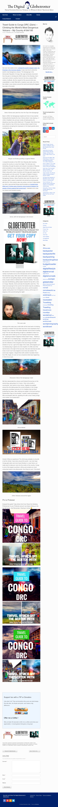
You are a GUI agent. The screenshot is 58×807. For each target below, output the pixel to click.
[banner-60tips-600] (21, 454)
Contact (18, 19)
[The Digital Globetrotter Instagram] (44, 131)
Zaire (32, 745)
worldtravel (47, 326)
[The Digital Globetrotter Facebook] (44, 128)
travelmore (47, 310)
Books (38, 15)
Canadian (31, 742)
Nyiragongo (31, 744)
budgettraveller (26, 742)
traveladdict (47, 299)
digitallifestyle (4, 744)
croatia (44, 266)
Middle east (50, 285)
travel (47, 297)
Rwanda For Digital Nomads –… (10, 751)
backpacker (10, 742)
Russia (45, 292)
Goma (24, 744)
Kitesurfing (45, 285)
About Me (29, 15)
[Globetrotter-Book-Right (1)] (21, 268)
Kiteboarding (48, 284)
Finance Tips (45, 229)
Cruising (44, 225)
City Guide (45, 223)
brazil (44, 261)
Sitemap (31, 796)
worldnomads (47, 321)
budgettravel (48, 261)
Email (3, 779)
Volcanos (15, 745)
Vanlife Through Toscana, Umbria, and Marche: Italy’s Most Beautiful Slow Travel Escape (48, 146)
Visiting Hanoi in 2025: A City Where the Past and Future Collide (49, 194)
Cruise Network (6, 19)
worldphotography (50, 323)
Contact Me (32, 795)
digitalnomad (9, 744)
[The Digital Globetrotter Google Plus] (50, 128)
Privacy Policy (39, 795)
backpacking (14, 742)
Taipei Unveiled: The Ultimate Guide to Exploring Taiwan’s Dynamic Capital (49, 174)
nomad (45, 287)
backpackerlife (49, 253)
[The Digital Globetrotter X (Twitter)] (47, 128)
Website (4, 782)
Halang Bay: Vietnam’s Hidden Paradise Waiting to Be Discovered (49, 189)
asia (48, 248)
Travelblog (47, 302)
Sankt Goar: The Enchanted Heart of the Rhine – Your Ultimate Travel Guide (48, 170)
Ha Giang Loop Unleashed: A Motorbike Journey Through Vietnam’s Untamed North (49, 179)
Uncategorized (46, 238)
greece (44, 284)
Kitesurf (53, 284)
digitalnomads (14, 744)
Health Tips (45, 231)
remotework (48, 290)
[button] (56, 17)
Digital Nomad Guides (47, 227)
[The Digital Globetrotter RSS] (10, 800)
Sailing (48, 292)
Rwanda (35, 744)
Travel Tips (45, 234)
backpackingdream (20, 742)
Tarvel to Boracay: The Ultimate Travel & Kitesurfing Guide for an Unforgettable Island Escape (49, 184)
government (22, 188)
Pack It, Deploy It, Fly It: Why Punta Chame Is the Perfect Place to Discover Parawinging (49, 165)
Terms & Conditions (47, 795)
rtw (33, 744)
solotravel (47, 294)
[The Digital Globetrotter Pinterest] (47, 131)
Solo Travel (53, 295)
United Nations (10, 745)
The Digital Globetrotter (19, 32)
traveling (50, 305)
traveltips (46, 312)
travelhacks (45, 305)
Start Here (5, 15)
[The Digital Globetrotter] (29, 5)
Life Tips (44, 232)
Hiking (27, 744)
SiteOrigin (37, 804)
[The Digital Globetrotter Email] (13, 800)
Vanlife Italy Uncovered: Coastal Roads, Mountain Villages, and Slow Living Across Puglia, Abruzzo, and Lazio (49, 153)
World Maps (45, 240)
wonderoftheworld (24, 745)
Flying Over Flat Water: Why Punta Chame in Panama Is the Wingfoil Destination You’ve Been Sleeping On (49, 159)
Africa (6, 742)
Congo (34, 742)
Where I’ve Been (17, 15)
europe (51, 278)
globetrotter (21, 744)
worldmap (29, 745)
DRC (18, 744)
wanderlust (19, 745)
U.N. (7, 745)
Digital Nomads (45, 279)
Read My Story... (49, 72)
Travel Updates (46, 236)
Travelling (4, 745)
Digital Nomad (46, 273)
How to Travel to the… (35, 751)
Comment (4, 761)
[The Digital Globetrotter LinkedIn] (53, 128)
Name (4, 775)
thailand (44, 297)
